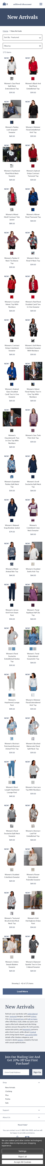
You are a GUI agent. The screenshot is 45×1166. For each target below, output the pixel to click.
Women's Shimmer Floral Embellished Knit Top (33, 129)
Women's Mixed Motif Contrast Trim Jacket (12, 217)
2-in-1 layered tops (16, 1019)
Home (5, 31)
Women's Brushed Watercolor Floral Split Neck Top (33, 746)
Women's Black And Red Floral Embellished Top (33, 86)
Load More (22, 991)
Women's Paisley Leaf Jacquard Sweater (11, 129)
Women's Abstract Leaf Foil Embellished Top (33, 833)
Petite (7, 1099)
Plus (7, 1095)
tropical (33, 1032)
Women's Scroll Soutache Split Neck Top (33, 484)
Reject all (22, 1156)
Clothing (8, 1091)
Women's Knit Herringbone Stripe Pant (33, 920)
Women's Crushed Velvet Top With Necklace (12, 304)
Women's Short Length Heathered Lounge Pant (12, 789)
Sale (6, 1103)
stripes (33, 1016)
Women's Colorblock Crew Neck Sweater (33, 527)
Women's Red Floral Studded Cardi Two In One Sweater (33, 304)
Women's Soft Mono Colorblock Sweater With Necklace (33, 348)
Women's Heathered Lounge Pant (12, 702)
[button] (22, 1083)
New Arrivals (10, 1087)
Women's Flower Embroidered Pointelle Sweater (33, 877)
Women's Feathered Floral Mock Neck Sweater (12, 173)
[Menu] (38, 4)
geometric (27, 1029)
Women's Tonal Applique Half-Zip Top (33, 612)
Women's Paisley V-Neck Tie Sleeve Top (12, 260)
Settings (22, 1151)
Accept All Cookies (22, 1162)
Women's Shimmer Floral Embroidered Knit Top (33, 702)
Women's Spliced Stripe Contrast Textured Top (33, 173)
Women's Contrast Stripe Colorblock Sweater (12, 348)
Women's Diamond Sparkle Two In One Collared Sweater (33, 964)
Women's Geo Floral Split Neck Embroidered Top (12, 86)
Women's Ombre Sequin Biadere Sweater (11, 964)
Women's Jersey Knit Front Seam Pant (12, 612)
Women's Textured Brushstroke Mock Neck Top (12, 920)
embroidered (33, 1014)
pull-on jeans (32, 1019)
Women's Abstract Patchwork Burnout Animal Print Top (12, 746)
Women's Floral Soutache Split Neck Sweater (12, 833)
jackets (20, 1040)
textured (13, 1016)
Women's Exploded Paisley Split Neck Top (11, 484)
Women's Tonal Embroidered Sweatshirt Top (33, 656)
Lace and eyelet (31, 1035)
